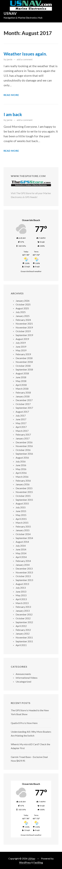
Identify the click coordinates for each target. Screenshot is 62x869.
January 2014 (22, 564)
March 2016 (22, 476)
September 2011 (24, 641)
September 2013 (24, 580)
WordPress (25, 862)
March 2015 (22, 522)
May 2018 (21, 381)
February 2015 (23, 526)
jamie (9, 59)
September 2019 (24, 335)
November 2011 (24, 637)
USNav (10, 13)
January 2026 (22, 300)
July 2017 (21, 415)
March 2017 (22, 430)
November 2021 (24, 323)
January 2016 (22, 484)
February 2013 (23, 606)
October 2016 (23, 449)
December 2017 (24, 400)
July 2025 (21, 312)
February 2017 (23, 434)
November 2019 (24, 327)
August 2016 (22, 457)
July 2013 (21, 587)
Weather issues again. (25, 53)
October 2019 (23, 331)
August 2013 (22, 583)
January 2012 (22, 633)
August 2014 (22, 541)
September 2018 (24, 369)
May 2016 (21, 469)
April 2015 (21, 518)
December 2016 (24, 442)
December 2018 (24, 358)
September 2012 (24, 622)
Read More (11, 94)
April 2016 (21, 472)
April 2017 (21, 426)
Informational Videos (26, 677)
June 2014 (21, 549)
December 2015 (24, 488)
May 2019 (21, 350)
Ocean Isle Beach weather (31, 271)
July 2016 (21, 461)
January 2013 (22, 610)
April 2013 (21, 599)
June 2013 (21, 591)
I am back (13, 114)
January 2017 (22, 438)
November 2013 (24, 572)
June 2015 (21, 511)
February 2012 (23, 629)
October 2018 (23, 365)
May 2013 (21, 595)
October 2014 (23, 534)
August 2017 (22, 411)
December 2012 (24, 614)
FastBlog (38, 862)
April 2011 (21, 645)
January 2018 (22, 396)
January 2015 (22, 530)
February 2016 (23, 480)
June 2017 (21, 419)
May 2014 (21, 553)
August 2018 (22, 373)
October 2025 (23, 304)
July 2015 (21, 507)
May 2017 (21, 423)
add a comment (25, 59)
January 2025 (22, 315)
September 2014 (24, 538)
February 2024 (23, 319)
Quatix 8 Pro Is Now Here (24, 723)
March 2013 (22, 603)
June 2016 (21, 465)
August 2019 (22, 339)
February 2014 (23, 560)
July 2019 (21, 342)
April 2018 (21, 384)
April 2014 (21, 557)
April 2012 (21, 625)
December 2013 (24, 568)
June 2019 (21, 346)
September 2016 (24, 453)
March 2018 (22, 388)
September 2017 (24, 407)
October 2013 (23, 576)
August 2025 (22, 308)
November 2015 (24, 492)
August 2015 (22, 503)
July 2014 (21, 545)
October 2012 (23, 618)
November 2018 (24, 361)
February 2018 (23, 392)
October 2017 (23, 404)
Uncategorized (23, 681)
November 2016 (24, 446)
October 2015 (23, 495)
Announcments (23, 673)
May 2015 (21, 515)
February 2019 (23, 354)
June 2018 (21, 377)
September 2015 (24, 499)
